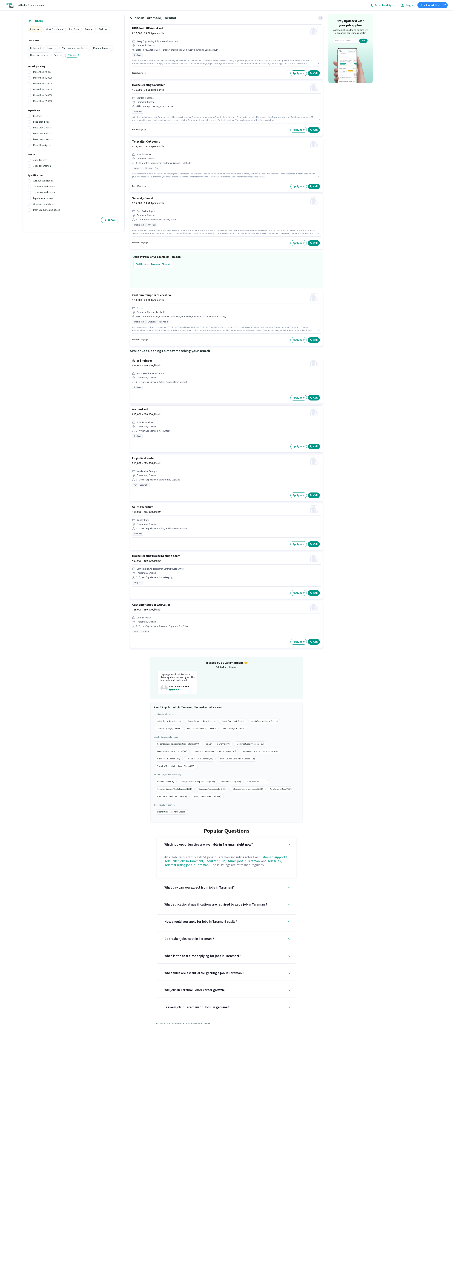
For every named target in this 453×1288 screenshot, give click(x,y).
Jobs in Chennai (174, 1023)
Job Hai (159, 1023)
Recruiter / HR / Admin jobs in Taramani (232, 861)
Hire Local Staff (430, 5)
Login (409, 5)
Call (315, 73)
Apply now (299, 73)
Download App (384, 5)
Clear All (110, 220)
